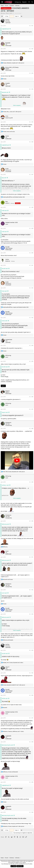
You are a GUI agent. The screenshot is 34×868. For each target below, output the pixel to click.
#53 (32, 614)
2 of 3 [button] (12, 16)
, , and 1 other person (13, 63)
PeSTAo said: (5, 698)
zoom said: (4, 593)
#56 (32, 695)
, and (9, 131)
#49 (32, 482)
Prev (7, 16)
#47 (32, 409)
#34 (32, 89)
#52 (32, 589)
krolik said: (4, 210)
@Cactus (10, 181)
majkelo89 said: (5, 29)
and (14, 197)
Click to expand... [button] (17, 105)
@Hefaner (14, 505)
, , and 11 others (13, 731)
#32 (32, 48)
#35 (32, 122)
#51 (32, 557)
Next (16, 16)
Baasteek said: (5, 92)
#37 (32, 174)
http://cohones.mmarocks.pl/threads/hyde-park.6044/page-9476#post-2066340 (12, 277)
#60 (32, 812)
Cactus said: (4, 320)
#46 (32, 396)
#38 (32, 207)
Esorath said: (5, 268)
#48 (32, 428)
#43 (32, 317)
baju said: (4, 177)
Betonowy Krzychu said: (7, 745)
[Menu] (2, 2)
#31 (32, 25)
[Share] (30, 26)
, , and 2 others (13, 662)
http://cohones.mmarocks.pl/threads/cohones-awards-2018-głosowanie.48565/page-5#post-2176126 (16, 242)
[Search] (32, 1)
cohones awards (18, 13)
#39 (32, 228)
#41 (32, 265)
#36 (32, 142)
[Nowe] (29, 1)
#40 (32, 252)
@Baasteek (4, 109)
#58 (32, 742)
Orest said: (4, 291)
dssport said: (5, 412)
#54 (32, 650)
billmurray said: (5, 524)
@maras (3, 124)
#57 (32, 718)
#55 (32, 673)
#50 (32, 521)
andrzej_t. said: (5, 485)
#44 (32, 345)
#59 (32, 782)
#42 (32, 288)
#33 (32, 73)
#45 (32, 361)
